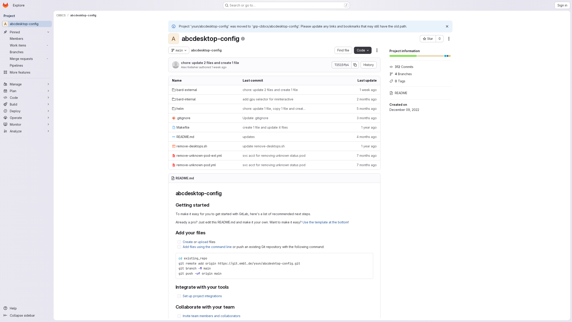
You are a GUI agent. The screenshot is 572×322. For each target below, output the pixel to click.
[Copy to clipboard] (367, 258)
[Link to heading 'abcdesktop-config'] (224, 193)
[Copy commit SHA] (355, 64)
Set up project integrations (202, 296)
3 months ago (367, 118)
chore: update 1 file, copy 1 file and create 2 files (274, 108)
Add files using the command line (207, 247)
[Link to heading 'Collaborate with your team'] (237, 307)
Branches (403, 74)
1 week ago (219, 67)
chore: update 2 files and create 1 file (210, 63)
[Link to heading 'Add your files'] (208, 232)
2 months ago (367, 99)
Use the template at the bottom (325, 222)
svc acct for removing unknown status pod (274, 155)
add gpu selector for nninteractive (268, 99)
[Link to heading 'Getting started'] (211, 205)
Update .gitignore (255, 118)
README (401, 93)
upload (203, 242)
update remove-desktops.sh (264, 146)
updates (249, 137)
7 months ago (367, 155)
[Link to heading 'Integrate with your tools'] (231, 287)
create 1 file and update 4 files (265, 127)
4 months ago (367, 137)
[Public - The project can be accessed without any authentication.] (243, 38)
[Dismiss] (447, 26)
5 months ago (367, 108)
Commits (404, 67)
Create (188, 242)
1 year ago (369, 127)
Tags (400, 81)
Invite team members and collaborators (211, 316)
